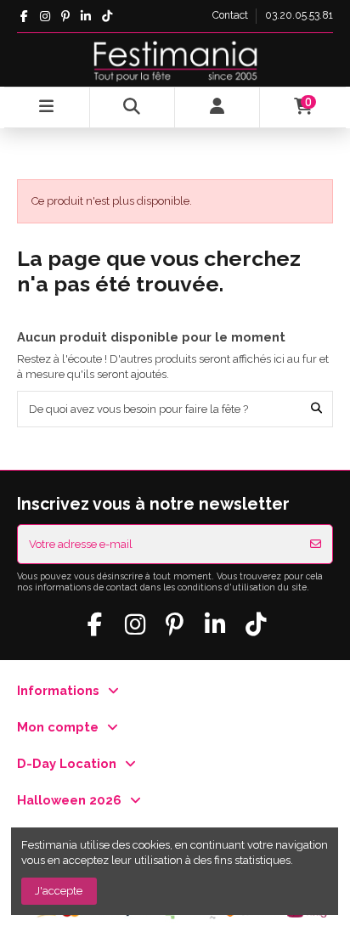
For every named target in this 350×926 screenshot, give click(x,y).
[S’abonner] (315, 544)
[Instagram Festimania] (44, 16)
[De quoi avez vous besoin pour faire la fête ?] (316, 408)
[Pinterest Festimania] (65, 16)
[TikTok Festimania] (106, 16)
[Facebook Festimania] (24, 16)
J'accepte (58, 890)
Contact (231, 15)
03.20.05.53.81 (299, 15)
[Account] (217, 107)
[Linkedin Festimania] (86, 16)
